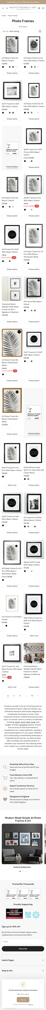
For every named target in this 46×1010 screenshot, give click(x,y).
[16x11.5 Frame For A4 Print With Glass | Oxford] (12, 453)
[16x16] (34, 136)
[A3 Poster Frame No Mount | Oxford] (12, 184)
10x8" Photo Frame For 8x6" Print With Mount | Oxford (33, 620)
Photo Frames (12, 16)
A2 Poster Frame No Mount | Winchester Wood (10, 362)
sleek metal (30, 722)
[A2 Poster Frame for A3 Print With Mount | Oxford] (34, 44)
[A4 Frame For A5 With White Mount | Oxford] (34, 503)
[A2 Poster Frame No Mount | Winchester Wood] (12, 343)
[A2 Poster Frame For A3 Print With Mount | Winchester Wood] (34, 235)
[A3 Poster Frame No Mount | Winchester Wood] (12, 400)
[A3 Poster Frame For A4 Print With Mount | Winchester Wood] (12, 552)
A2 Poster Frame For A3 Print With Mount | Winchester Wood (33, 254)
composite (23, 725)
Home (4, 16)
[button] (3, 8)
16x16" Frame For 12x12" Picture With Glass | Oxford (33, 152)
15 (32, 695)
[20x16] (34, 184)
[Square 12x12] (34, 549)
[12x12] (12, 90)
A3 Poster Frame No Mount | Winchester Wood (10, 419)
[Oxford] (22, 844)
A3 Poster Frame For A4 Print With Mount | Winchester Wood (11, 571)
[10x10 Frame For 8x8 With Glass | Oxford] (12, 502)
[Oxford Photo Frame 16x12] (34, 452)
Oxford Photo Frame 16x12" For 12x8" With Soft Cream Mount (34, 470)
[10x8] (34, 604)
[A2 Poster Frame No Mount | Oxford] (12, 44)
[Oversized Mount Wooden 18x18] (12, 288)
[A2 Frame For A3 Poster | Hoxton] (12, 603)
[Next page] (38, 695)
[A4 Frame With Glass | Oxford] (34, 287)
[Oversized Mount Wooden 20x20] (34, 653)
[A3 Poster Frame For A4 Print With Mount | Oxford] (34, 90)
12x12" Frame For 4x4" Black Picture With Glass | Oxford (12, 669)
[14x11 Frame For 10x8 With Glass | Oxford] (12, 234)
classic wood (20, 722)
